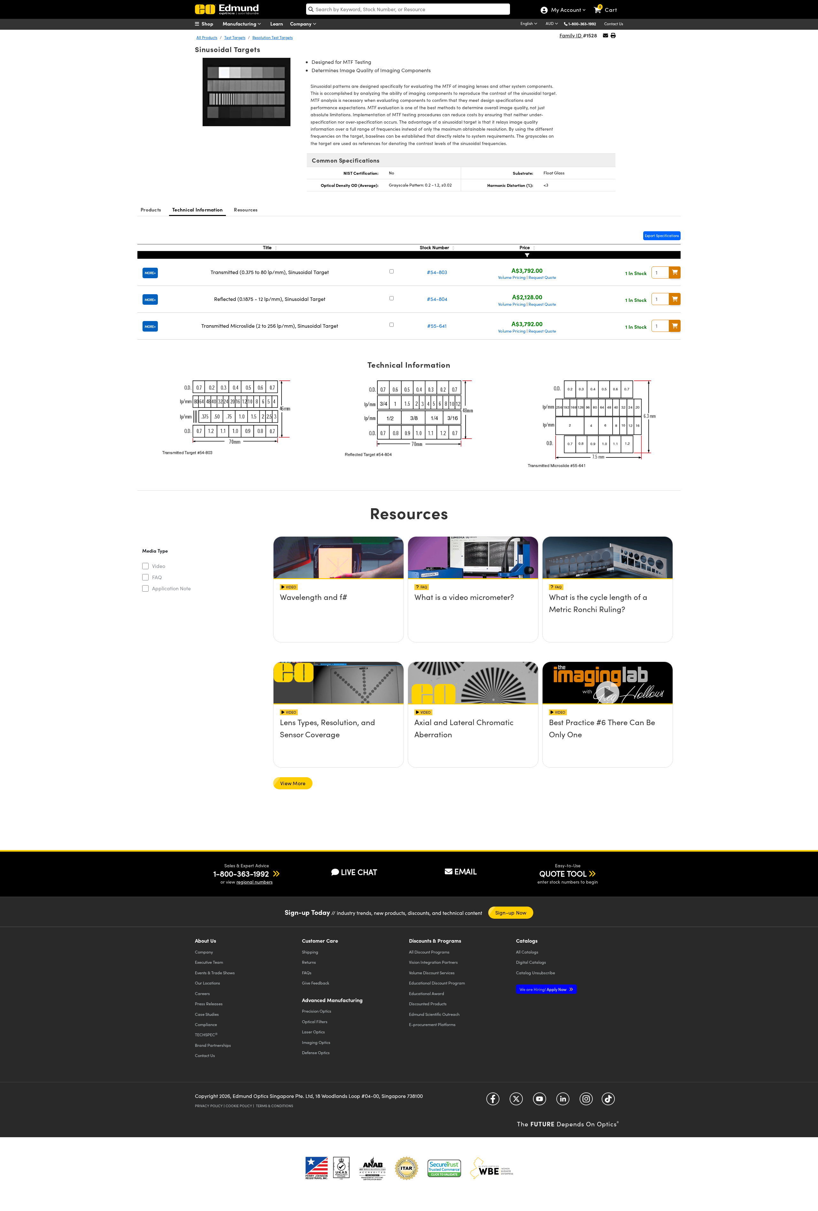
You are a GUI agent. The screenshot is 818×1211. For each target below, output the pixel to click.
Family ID (571, 35)
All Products (207, 37)
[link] (608, 5)
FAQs (307, 972)
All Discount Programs (429, 951)
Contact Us (613, 23)
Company (301, 23)
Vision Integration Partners (433, 962)
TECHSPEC (206, 1035)
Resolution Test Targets (272, 37)
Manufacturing (240, 23)
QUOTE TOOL (563, 873)
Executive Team (209, 962)
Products (151, 209)
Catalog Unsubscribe (535, 972)
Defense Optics (316, 1052)
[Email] (605, 35)
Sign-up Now (511, 912)
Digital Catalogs (531, 962)
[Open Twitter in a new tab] (516, 1101)
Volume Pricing (512, 277)
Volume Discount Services (432, 972)
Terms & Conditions (274, 1105)
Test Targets (234, 37)
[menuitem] (211, 23)
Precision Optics (316, 1011)
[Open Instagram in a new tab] (586, 1101)
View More (292, 783)
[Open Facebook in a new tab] (493, 1101)
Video (158, 566)
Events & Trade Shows (215, 972)
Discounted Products (428, 1003)
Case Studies (207, 1014)
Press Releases (209, 1003)
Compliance (206, 1024)
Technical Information (197, 209)
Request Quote (542, 277)
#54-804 (437, 298)
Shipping (310, 951)
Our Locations (207, 982)
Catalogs (527, 951)
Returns (309, 962)
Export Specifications (662, 235)
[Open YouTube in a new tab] (540, 1101)
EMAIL (465, 871)
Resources (246, 209)
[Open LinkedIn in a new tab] (563, 1101)
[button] (584, 23)
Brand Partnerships (213, 1045)
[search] (408, 9)
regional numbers (254, 882)
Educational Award (426, 993)
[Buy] (675, 272)
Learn (276, 23)
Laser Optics (313, 1031)
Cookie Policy (239, 1105)
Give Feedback (315, 982)
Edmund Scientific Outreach (434, 1014)
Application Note (171, 588)
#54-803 (437, 272)
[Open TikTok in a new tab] (608, 1101)
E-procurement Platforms (432, 1024)
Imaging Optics (316, 1042)
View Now (338, 615)
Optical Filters (315, 1021)
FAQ (157, 577)
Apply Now (543, 989)
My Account (565, 10)
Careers (202, 993)
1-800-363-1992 (582, 23)
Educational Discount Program (437, 982)
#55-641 (437, 325)
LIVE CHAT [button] (359, 872)
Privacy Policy (209, 1105)
